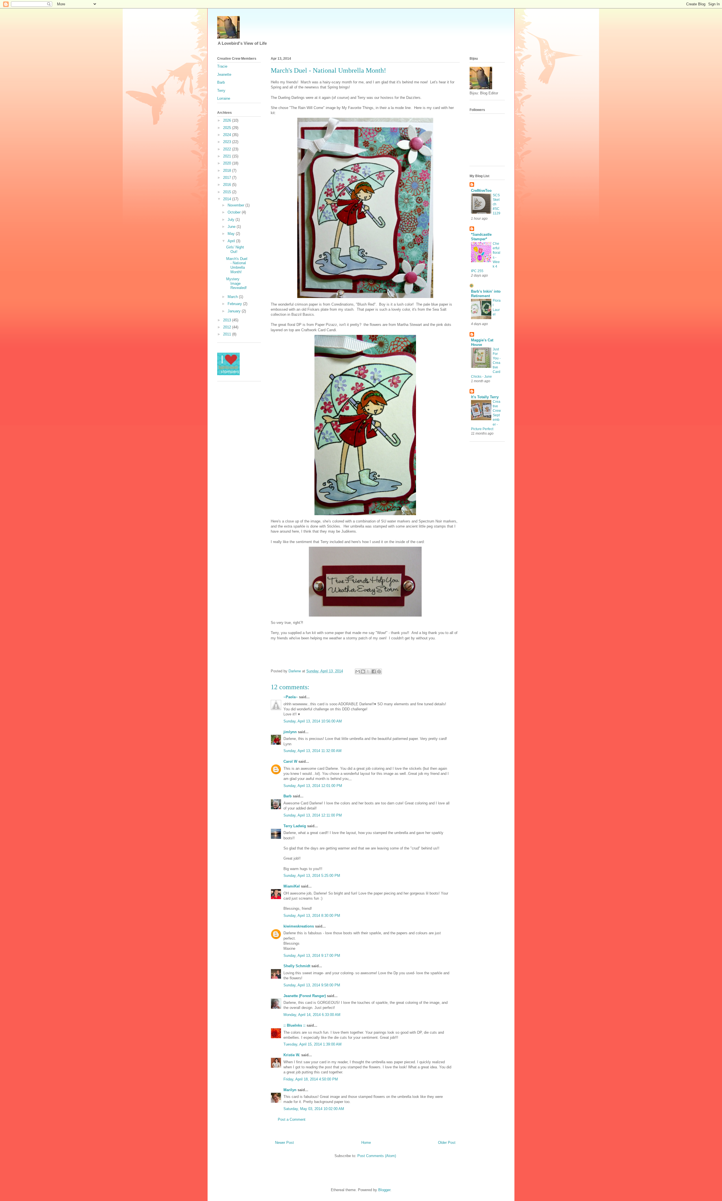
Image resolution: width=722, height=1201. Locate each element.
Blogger (384, 1190)
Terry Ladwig (294, 826)
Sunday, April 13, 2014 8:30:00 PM (311, 915)
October (235, 212)
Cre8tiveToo (481, 190)
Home (366, 1142)
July (231, 219)
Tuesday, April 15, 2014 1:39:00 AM (312, 1044)
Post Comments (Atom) (376, 1156)
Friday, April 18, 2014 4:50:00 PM (310, 1079)
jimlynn (290, 732)
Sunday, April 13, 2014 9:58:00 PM (311, 985)
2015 (227, 192)
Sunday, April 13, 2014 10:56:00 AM (312, 721)
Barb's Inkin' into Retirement (486, 293)
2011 (227, 334)
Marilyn (289, 1090)
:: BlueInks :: (294, 1025)
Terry (221, 90)
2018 (227, 170)
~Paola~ (290, 697)
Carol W (290, 761)
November (236, 205)
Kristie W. (292, 1055)
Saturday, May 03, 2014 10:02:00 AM (313, 1109)
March (233, 297)
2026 (227, 120)
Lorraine (223, 98)
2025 (227, 128)
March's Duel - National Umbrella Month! (236, 265)
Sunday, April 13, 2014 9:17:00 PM (311, 955)
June (232, 226)
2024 (227, 135)
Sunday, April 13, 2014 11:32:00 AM (312, 751)
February (235, 304)
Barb (287, 796)
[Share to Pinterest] (379, 671)
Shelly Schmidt (296, 966)
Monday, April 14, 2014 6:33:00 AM (311, 1015)
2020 (227, 163)
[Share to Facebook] (374, 671)
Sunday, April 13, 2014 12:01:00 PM (312, 786)
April (232, 241)
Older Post (446, 1142)
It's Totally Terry (485, 397)
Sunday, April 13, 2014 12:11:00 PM (312, 815)
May (232, 234)
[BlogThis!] (363, 671)
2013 (227, 320)
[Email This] (357, 671)
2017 (227, 177)
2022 (227, 149)
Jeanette (224, 74)
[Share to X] (368, 671)
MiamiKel (291, 886)
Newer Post (284, 1142)
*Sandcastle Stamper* (481, 236)
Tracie (222, 66)
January (235, 311)
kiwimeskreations (298, 926)
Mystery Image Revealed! (236, 283)
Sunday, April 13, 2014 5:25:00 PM (311, 875)
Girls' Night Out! (235, 249)
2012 (227, 327)
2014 (227, 199)
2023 (227, 142)
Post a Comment (291, 1119)
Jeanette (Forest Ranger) (305, 996)
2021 (227, 156)
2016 (227, 185)
